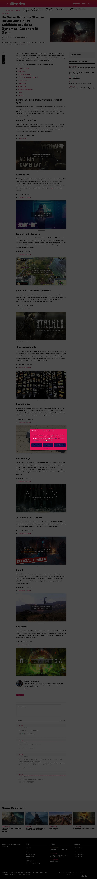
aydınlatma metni (37, 440)
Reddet (48, 445)
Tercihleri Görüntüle (60, 445)
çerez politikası (58, 438)
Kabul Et (36, 445)
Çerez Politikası (47, 448)
